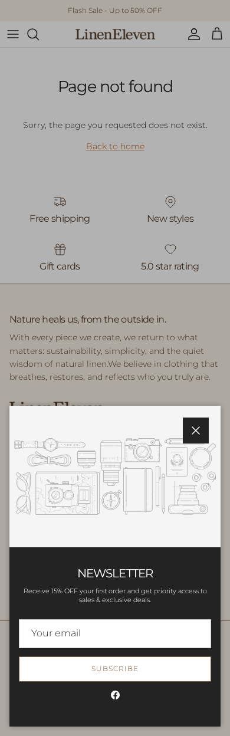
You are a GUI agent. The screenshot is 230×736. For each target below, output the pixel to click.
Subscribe (115, 668)
